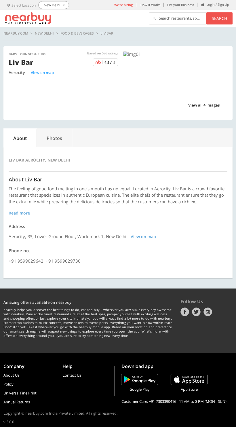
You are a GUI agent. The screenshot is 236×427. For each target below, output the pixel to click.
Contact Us (71, 375)
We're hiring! (124, 5)
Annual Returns (16, 402)
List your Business (180, 5)
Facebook (184, 312)
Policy (8, 384)
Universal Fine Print (20, 393)
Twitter (196, 312)
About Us (11, 375)
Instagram (207, 312)
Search (219, 18)
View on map (42, 72)
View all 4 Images (204, 105)
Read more (19, 213)
